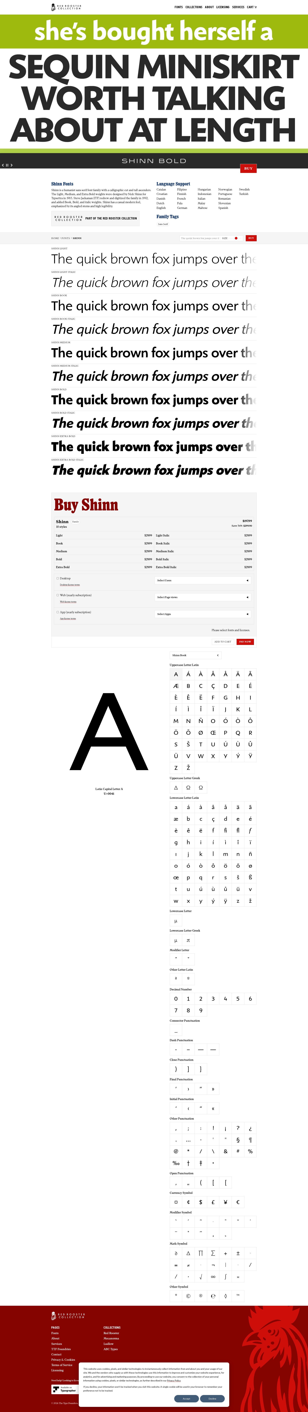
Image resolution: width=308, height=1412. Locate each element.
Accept (186, 1398)
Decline (212, 1398)
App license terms (68, 618)
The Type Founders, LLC (71, 1403)
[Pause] (7, 166)
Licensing (223, 7)
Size (224, 238)
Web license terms (68, 602)
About (209, 7)
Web (75, 595)
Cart (250, 7)
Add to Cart (222, 641)
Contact (56, 1354)
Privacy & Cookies (63, 1360)
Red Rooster (111, 1333)
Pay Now (245, 641)
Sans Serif (163, 224)
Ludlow (109, 1344)
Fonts (179, 7)
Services (238, 7)
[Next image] (11, 166)
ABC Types (111, 1349)
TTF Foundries (61, 1349)
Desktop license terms (70, 585)
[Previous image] (2, 166)
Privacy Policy (173, 1380)
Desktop (65, 578)
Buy (248, 168)
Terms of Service (61, 1365)
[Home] (66, 7)
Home (55, 238)
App (75, 612)
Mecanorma (111, 1338)
